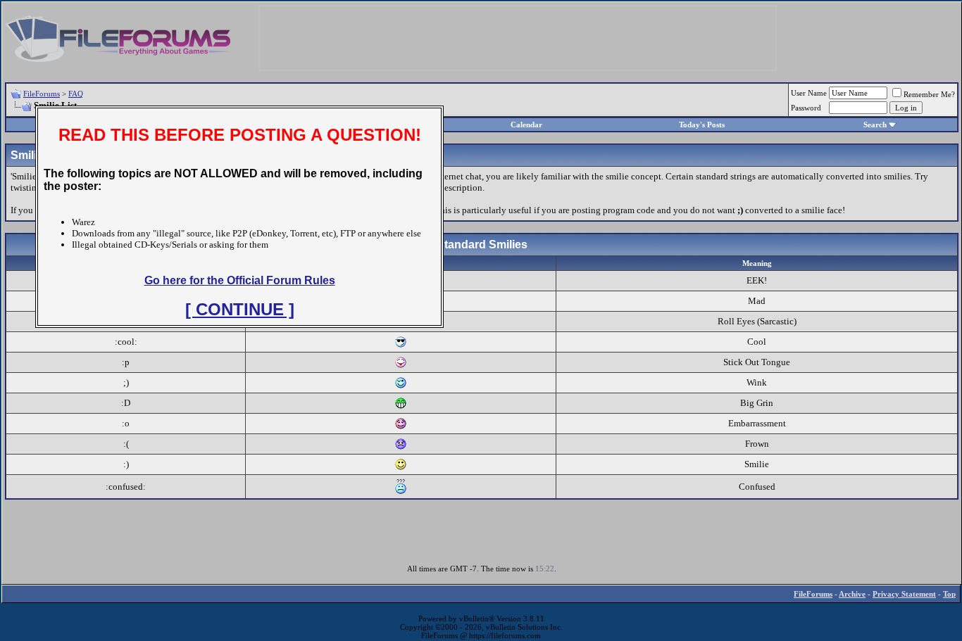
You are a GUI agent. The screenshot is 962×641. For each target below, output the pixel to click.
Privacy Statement (904, 594)
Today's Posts (702, 124)
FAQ (75, 93)
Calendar (526, 124)
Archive (852, 594)
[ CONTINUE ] (239, 309)
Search (875, 124)
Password (806, 107)
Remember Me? (929, 94)
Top (949, 594)
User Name (809, 93)
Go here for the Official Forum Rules (239, 280)
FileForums (41, 93)
